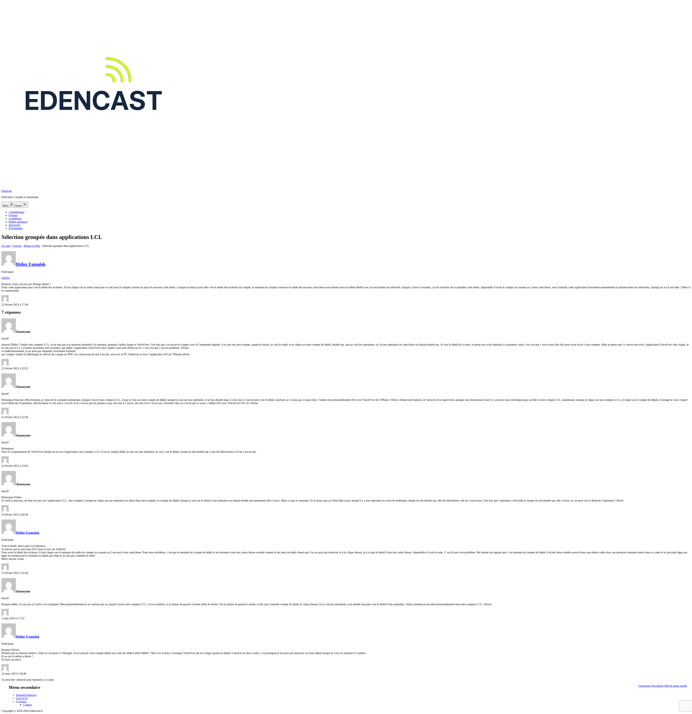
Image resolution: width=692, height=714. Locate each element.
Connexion (644, 685)
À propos (21, 701)
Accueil (5, 245)
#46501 (5, 277)
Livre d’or (21, 698)
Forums (13, 215)
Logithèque (15, 218)
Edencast (6, 191)
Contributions (16, 212)
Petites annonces (18, 221)
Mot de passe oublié (675, 685)
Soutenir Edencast (26, 695)
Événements (16, 228)
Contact (27, 704)
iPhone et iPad (32, 245)
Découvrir (14, 225)
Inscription (657, 685)
